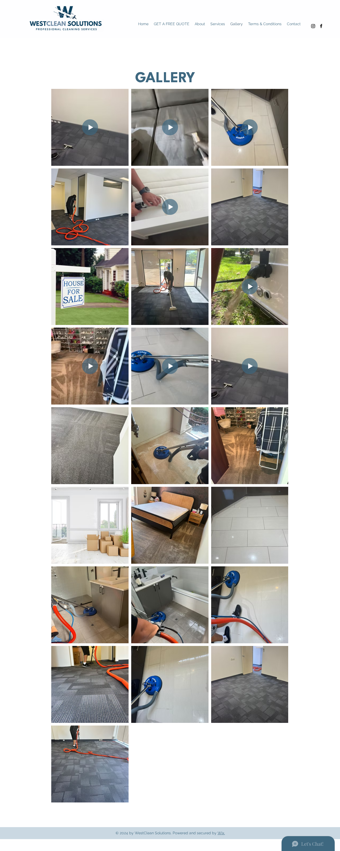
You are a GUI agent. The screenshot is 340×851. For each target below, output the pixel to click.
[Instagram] (313, 26)
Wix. (221, 833)
